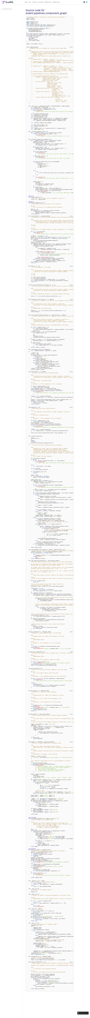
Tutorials (34, 2)
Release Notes (56, 2)
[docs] (71, 47)
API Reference (47, 2)
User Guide (40, 2)
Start (30, 2)
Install (26, 2)
